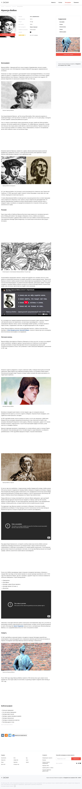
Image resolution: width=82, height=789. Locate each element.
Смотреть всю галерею (68, 54)
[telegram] (9, 735)
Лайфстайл (16, 760)
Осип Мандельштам (13, 330)
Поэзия (61, 24)
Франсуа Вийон (20, 6)
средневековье (35, 16)
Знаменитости (8, 6)
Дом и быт (3, 764)
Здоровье (15, 762)
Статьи (60, 2)
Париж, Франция (33, 27)
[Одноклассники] (6, 735)
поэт (31, 16)
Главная (2, 6)
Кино (27, 760)
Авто (14, 757)
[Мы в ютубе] (80, 763)
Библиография (62, 31)
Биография (61, 21)
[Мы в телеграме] (78, 763)
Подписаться (76, 758)
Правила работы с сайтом (47, 767)
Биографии (68, 2)
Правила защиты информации (46, 763)
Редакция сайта (45, 765)
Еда (26, 757)
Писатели (14, 6)
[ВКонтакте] (2, 735)
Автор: (7, 724)
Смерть (61, 29)
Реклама (44, 760)
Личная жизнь (62, 26)
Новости (53, 2)
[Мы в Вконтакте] (76, 763)
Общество (3, 760)
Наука (2, 762)
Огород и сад (16, 764)
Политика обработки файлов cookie (46, 770)
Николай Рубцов (24, 330)
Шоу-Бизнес (3, 757)
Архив (27, 762)
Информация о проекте (47, 757)
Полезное (76, 2)
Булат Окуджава (18, 626)
